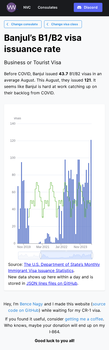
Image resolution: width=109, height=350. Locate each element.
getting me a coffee (84, 318)
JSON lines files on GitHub (51, 283)
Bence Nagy (31, 303)
